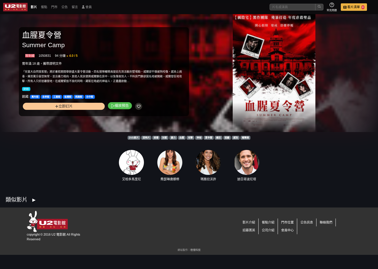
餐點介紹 (268, 222)
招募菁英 (249, 230)
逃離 (227, 137)
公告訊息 (306, 222)
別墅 (164, 137)
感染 (235, 137)
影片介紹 (249, 222)
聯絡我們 (326, 222)
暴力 (173, 137)
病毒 (156, 137)
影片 (34, 7)
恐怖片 (146, 137)
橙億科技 (195, 249)
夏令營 (208, 137)
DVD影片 (134, 137)
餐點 (44, 7)
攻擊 (190, 137)
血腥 (181, 137)
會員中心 (287, 230)
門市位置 (287, 222)
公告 (64, 7)
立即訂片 (65, 106)
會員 (88, 7)
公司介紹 (268, 230)
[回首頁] (15, 7)
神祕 (199, 137)
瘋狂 (218, 137)
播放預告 (122, 106)
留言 (75, 7)
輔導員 (245, 137)
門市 (54, 7)
